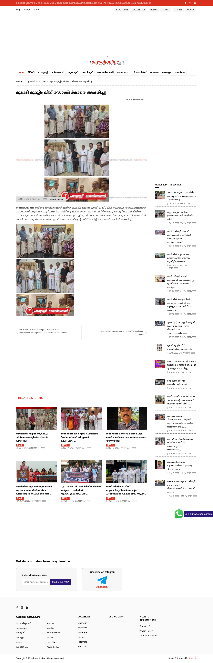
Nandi (43, 81)
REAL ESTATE (122, 10)
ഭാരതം (50, 623)
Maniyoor (82, 623)
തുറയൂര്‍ (73, 72)
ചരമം (19, 642)
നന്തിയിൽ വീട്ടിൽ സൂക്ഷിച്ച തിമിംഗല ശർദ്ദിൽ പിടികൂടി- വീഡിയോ (32, 437)
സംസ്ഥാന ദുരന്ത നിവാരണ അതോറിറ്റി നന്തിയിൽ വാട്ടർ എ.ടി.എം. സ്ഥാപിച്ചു (181, 365)
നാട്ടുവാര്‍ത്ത (31, 81)
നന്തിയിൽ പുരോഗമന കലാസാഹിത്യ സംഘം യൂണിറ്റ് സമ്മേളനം (178, 258)
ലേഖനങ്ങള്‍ (53, 633)
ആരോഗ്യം (21, 628)
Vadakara (82, 632)
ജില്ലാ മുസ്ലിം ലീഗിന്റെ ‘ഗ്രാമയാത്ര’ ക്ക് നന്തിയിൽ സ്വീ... (180, 216)
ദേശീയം (180, 72)
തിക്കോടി (58, 72)
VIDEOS (153, 10)
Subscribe (102, 587)
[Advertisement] (106, 35)
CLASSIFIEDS (139, 10)
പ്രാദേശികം (22, 647)
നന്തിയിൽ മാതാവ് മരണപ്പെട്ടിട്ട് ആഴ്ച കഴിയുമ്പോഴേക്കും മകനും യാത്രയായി (126, 437)
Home (21, 72)
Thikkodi (82, 646)
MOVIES (190, 10)
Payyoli (81, 637)
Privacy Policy (146, 631)
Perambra (82, 642)
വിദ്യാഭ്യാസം (53, 647)
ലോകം (50, 637)
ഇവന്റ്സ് (20, 633)
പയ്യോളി (43, 72)
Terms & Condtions (149, 635)
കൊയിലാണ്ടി (105, 72)
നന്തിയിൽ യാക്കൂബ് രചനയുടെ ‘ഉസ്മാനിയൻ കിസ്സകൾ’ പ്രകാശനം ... (79, 437)
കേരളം (166, 72)
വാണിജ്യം (52, 642)
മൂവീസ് (50, 628)
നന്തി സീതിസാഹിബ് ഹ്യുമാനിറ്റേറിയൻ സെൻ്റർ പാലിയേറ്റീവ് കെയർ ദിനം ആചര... (126, 490)
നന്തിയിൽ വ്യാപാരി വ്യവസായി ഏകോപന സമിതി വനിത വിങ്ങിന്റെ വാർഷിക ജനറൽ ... (34, 490)
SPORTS (178, 10)
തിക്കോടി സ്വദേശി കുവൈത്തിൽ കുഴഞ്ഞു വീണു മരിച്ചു (179, 466)
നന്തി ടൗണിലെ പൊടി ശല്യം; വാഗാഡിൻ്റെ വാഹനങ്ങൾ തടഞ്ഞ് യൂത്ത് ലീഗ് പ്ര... (181, 400)
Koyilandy (82, 627)
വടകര (154, 72)
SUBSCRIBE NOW (60, 582)
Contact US (145, 626)
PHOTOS (166, 10)
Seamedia (193, 658)
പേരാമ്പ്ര (122, 72)
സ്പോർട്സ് (139, 72)
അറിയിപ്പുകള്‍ (23, 623)
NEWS (31, 72)
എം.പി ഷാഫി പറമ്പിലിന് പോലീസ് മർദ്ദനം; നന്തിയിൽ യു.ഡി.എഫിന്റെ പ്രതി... (81, 490)
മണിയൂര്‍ (87, 72)
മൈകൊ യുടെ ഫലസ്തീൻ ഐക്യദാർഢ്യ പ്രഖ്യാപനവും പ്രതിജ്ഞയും (181, 196)
